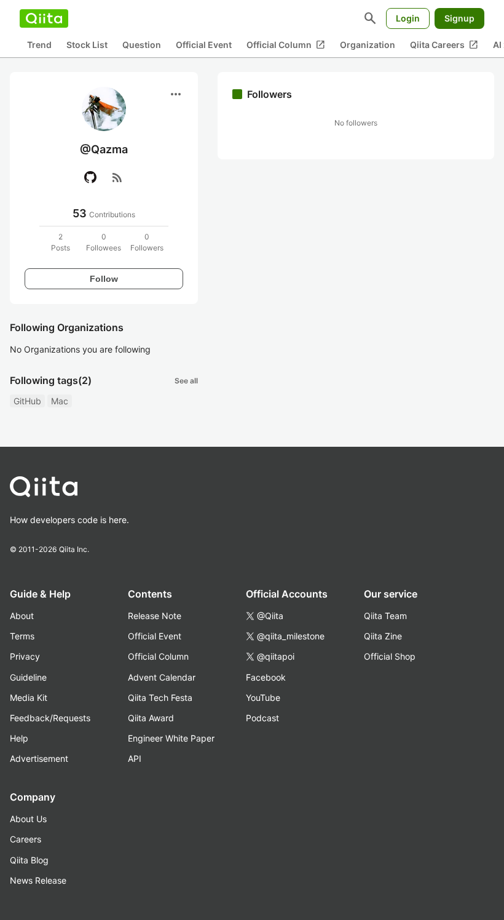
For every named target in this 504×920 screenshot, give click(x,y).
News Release (38, 880)
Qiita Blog (29, 860)
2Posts (60, 242)
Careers (25, 839)
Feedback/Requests (50, 718)
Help (19, 738)
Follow (104, 279)
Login (408, 18)
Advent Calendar (161, 677)
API (134, 758)
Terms (22, 636)
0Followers (146, 242)
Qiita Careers (444, 45)
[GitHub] (90, 177)
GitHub (27, 401)
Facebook (266, 677)
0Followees (103, 242)
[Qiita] (44, 18)
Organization (367, 44)
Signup (459, 18)
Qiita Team (385, 615)
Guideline (28, 677)
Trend (39, 44)
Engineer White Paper (171, 738)
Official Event (204, 44)
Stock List (87, 44)
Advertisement (39, 758)
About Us (28, 819)
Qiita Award (151, 718)
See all (186, 380)
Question (141, 44)
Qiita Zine (383, 636)
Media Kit (28, 697)
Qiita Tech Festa (160, 697)
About (22, 615)
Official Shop (389, 656)
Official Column (285, 45)
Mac (59, 401)
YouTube (263, 697)
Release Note (154, 615)
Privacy (25, 656)
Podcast (262, 718)
